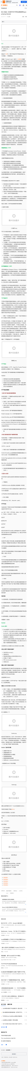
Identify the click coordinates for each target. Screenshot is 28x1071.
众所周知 (3, 943)
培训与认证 (15, 1057)
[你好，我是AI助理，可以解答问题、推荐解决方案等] (19, 5)
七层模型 (19, 59)
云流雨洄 (3, 935)
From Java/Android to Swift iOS (8, 1038)
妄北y (2, 951)
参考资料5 (5, 885)
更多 (2, 1044)
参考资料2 (5, 879)
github (12, 809)
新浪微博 (8, 1050)
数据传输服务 (8, 890)
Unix (7, 893)
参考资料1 (5, 877)
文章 (6, 54)
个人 (26, 8)
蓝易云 (2, 927)
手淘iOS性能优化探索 (6, 1035)
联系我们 (14, 1054)
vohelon (2, 976)
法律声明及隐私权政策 (5, 1062)
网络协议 (15, 890)
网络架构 (12, 893)
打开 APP (24, 2)
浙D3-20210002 (14, 1067)
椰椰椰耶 (3, 1000)
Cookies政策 (13, 1062)
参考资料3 (5, 881)
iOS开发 (20, 890)
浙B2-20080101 (15, 1065)
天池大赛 (10, 1057)
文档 (2, 1057)
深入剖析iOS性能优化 (6, 1041)
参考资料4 (5, 883)
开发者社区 (6, 1057)
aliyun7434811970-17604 (6, 959)
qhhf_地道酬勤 (4, 992)
